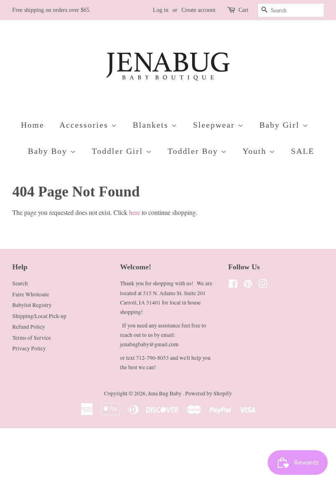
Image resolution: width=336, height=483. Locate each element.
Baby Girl (280, 124)
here (134, 212)
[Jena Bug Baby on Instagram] (262, 285)
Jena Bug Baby (165, 393)
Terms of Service (31, 337)
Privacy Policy (29, 348)
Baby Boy (49, 151)
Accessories (85, 124)
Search (20, 283)
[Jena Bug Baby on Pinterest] (247, 285)
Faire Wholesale (30, 294)
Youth (256, 151)
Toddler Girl (119, 151)
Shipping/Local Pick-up (39, 316)
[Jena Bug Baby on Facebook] (233, 285)
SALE (302, 151)
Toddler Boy (194, 151)
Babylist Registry (32, 305)
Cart (243, 10)
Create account (199, 10)
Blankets (152, 124)
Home (32, 124)
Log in (160, 10)
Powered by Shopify (208, 393)
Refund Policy (28, 326)
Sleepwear (215, 124)
